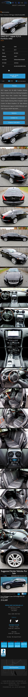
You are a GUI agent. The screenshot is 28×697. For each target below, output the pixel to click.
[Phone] (16, 3)
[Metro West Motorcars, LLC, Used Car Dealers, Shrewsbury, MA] (3, 653)
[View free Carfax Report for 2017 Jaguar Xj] (14, 70)
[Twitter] (16, 621)
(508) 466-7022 (15, 613)
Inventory (6, 14)
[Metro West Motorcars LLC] (6, 2)
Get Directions (14, 667)
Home (1, 14)
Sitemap (23, 683)
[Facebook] (10, 621)
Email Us (14, 617)
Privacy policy (14, 685)
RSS (18, 683)
